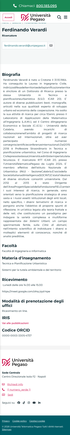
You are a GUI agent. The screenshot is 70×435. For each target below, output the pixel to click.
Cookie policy (19, 421)
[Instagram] (30, 404)
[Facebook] (20, 404)
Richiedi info (15, 384)
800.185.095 (46, 6)
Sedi (10, 394)
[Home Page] (35, 17)
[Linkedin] (40, 404)
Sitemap (6, 429)
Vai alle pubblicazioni (15, 323)
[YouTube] (35, 404)
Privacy (6, 421)
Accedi (8, 17)
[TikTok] (25, 404)
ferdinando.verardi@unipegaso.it (24, 45)
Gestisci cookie (37, 421)
